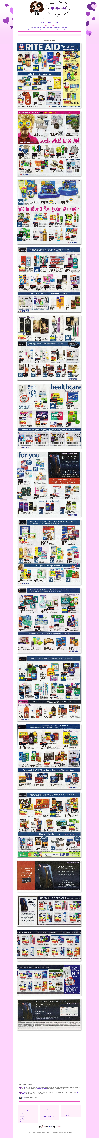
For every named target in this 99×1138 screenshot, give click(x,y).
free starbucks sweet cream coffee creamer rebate (40, 27)
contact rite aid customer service (48, 1116)
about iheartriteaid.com (67, 1112)
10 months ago (34, 1099)
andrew (23, 1087)
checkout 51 (44, 1113)
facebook (22, 1116)
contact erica (65, 1109)
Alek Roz (23, 1097)
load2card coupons (45, 1109)
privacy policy (66, 1115)
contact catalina (45, 1118)
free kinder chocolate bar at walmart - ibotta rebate (58, 27)
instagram (22, 1118)
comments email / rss (24, 1112)
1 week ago (34, 1094)
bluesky (21, 1113)
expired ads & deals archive (68, 1113)
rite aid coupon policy (46, 1115)
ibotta (43, 1112)
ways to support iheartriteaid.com (69, 1110)
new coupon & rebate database (65, 29)
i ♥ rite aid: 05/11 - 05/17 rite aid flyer (25, 1094)
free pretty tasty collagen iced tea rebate (52, 29)
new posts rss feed (24, 1110)
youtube (21, 1121)
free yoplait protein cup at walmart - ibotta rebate (36, 29)
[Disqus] (49, 1055)
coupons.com (44, 1110)
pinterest (22, 1119)
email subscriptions (24, 1109)
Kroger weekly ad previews (42, 1088)
